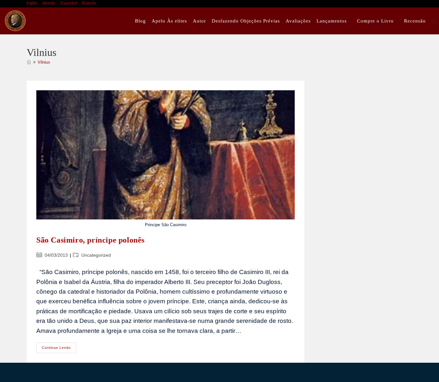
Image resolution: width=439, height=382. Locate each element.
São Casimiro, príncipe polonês (90, 240)
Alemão (49, 3)
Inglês (32, 3)
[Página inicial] (29, 62)
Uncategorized (96, 255)
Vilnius (44, 62)
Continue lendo (59, 349)
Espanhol (68, 3)
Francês (89, 3)
